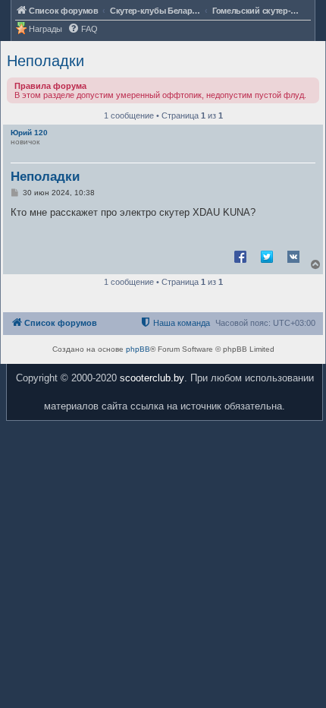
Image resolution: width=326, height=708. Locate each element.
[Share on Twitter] (267, 256)
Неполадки (45, 60)
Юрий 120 (29, 132)
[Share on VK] (293, 256)
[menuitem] (82, 29)
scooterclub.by (152, 378)
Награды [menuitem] (45, 28)
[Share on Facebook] (240, 256)
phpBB (138, 349)
